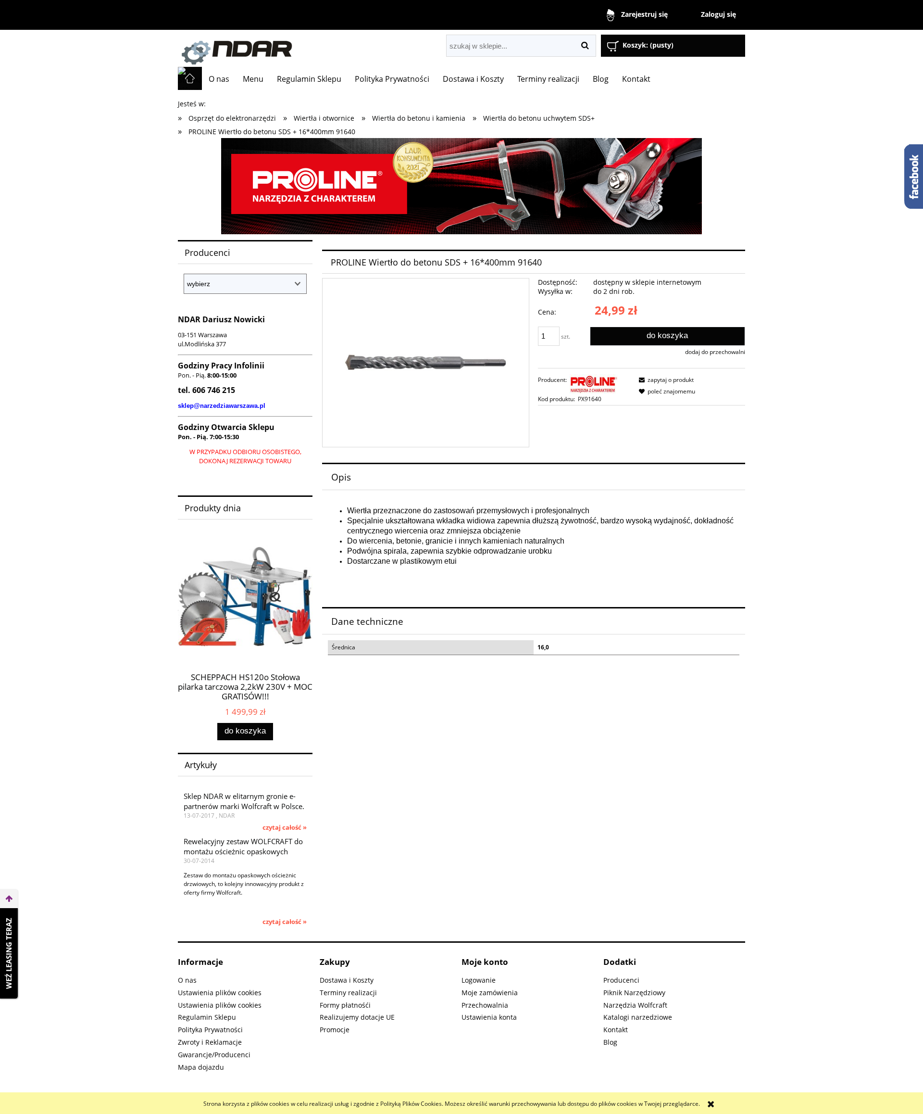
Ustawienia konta (489, 1017)
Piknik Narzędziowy (634, 992)
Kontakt (615, 1029)
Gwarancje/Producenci (214, 1054)
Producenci (621, 980)
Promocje (334, 1029)
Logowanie (479, 980)
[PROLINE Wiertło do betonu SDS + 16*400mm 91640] (425, 362)
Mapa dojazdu (201, 1067)
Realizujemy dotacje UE (357, 1017)
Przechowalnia (485, 1005)
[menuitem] (219, 79)
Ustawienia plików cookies (220, 992)
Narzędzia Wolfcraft (635, 1005)
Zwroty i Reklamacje (210, 1042)
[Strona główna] (286, 48)
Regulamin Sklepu (207, 1017)
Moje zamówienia (490, 992)
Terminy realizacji (348, 992)
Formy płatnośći (345, 1005)
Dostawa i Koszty (347, 980)
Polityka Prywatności (210, 1029)
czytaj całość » (284, 827)
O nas (187, 980)
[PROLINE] (461, 185)
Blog (610, 1042)
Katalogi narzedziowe (637, 1017)
